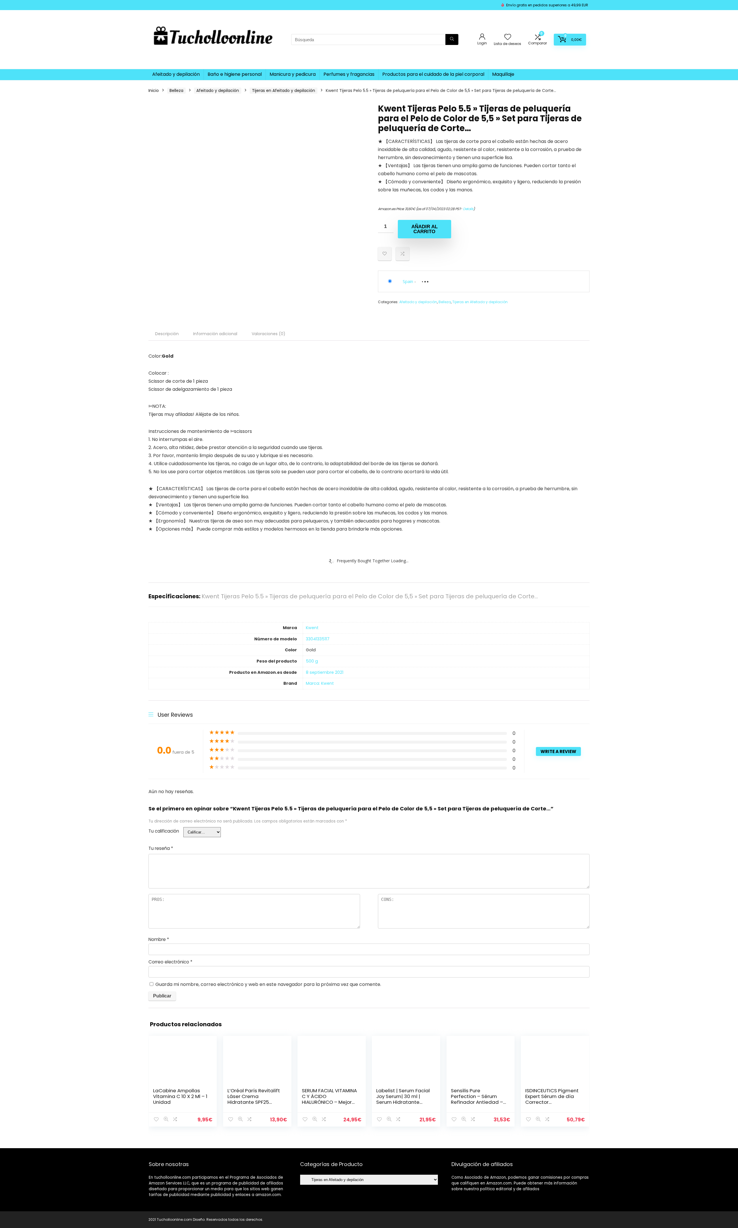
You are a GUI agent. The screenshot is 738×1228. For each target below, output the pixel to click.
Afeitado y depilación (176, 74)
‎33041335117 (318, 639)
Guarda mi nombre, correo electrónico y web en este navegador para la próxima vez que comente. (268, 984)
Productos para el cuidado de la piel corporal (433, 74)
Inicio (153, 90)
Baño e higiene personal (235, 74)
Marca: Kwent (320, 683)
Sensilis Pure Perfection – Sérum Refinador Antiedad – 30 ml (477, 1099)
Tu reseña (160, 848)
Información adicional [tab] (215, 334)
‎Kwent (312, 628)
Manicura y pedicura (293, 74)
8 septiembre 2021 (324, 672)
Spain (408, 281)
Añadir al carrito (424, 229)
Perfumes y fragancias (348, 74)
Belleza (176, 90)
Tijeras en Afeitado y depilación (283, 90)
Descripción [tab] (167, 334)
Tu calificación (163, 831)
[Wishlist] (507, 37)
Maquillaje (503, 74)
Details (468, 208)
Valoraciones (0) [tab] (268, 334)
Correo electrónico (170, 962)
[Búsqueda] (451, 39)
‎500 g (312, 661)
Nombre (158, 939)
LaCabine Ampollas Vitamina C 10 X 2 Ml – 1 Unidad (180, 1096)
